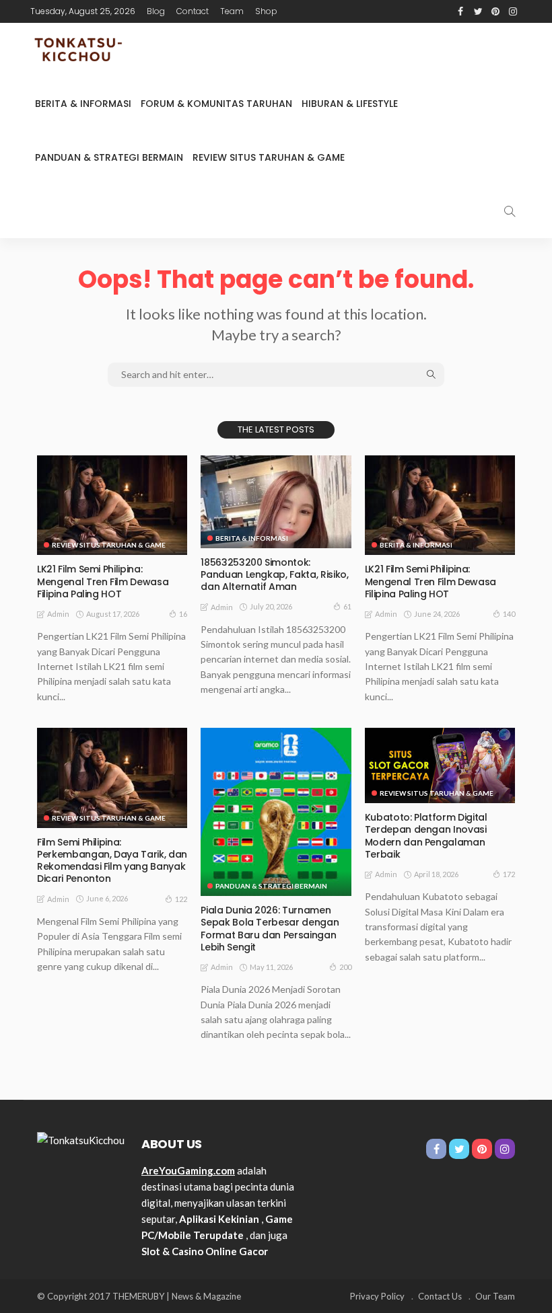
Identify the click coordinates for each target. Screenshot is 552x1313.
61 (347, 606)
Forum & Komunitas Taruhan (216, 103)
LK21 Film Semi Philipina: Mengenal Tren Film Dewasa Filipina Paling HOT (102, 581)
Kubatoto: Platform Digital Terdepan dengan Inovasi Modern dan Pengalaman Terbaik (426, 836)
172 (509, 874)
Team (232, 11)
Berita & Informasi (83, 103)
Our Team (495, 1296)
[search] (509, 211)
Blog (156, 11)
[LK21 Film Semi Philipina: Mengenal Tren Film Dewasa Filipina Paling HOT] (112, 505)
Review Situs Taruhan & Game (269, 157)
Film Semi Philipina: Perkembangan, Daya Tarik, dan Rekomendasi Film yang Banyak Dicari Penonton (112, 860)
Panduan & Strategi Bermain (109, 157)
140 (509, 613)
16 (183, 613)
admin (58, 613)
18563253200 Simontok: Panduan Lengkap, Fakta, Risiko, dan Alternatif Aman (274, 574)
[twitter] (478, 11)
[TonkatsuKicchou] (80, 50)
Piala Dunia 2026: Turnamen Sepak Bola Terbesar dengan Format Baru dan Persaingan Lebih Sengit (270, 928)
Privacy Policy (377, 1296)
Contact (192, 11)
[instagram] (513, 11)
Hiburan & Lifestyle (350, 103)
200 (345, 967)
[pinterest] (495, 11)
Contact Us (440, 1296)
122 (181, 899)
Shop (266, 11)
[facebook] (460, 11)
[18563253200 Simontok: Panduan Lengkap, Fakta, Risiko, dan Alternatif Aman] (276, 501)
